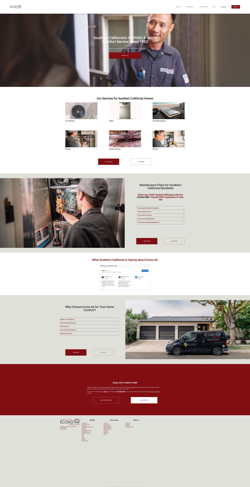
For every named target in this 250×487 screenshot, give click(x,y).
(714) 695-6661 (223, 6)
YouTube (127, 425)
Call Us (103, 352)
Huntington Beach (108, 428)
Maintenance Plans (203, 6)
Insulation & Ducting (86, 430)
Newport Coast (107, 425)
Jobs (83, 437)
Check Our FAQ (144, 400)
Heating (84, 425)
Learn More (146, 241)
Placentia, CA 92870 (71, 426)
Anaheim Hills (107, 429)
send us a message (154, 391)
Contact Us (125, 55)
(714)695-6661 (63, 427)
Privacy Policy (85, 440)
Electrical (84, 428)
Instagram (127, 424)
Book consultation (106, 400)
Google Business (129, 426)
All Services (108, 161)
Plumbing (84, 429)
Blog (83, 435)
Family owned (130, 387)
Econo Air (117, 382)
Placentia (106, 423)
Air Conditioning (85, 424)
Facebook (127, 423)
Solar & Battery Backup (87, 426)
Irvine (105, 434)
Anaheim (106, 430)
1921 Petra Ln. (63, 426)
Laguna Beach (107, 426)
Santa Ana (106, 433)
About (214, 6)
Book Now (235, 6)
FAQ (83, 434)
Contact (84, 439)
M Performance (85, 431)
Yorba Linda (106, 424)
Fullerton (106, 431)
